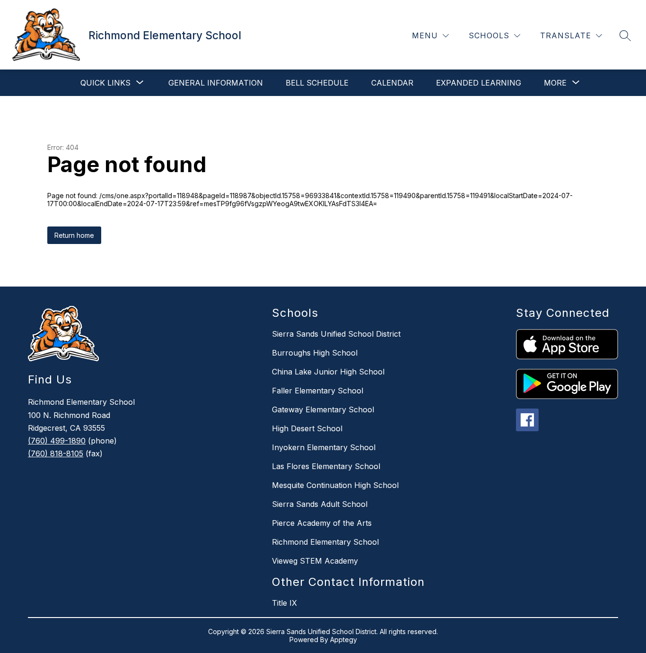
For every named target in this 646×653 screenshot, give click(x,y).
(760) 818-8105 (55, 453)
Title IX (284, 603)
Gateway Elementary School (323, 409)
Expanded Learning (478, 82)
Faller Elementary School (317, 390)
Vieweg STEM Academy (315, 561)
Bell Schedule (317, 82)
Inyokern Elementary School (323, 447)
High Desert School (307, 428)
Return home (74, 235)
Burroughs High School (315, 352)
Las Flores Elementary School (326, 466)
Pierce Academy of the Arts (322, 523)
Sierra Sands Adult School (319, 504)
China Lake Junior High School (328, 371)
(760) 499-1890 (57, 440)
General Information (215, 82)
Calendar (392, 82)
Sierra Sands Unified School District (336, 334)
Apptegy (343, 640)
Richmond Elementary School (325, 542)
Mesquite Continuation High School (335, 485)
